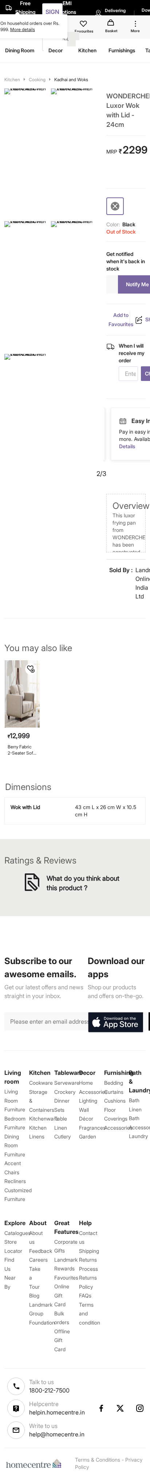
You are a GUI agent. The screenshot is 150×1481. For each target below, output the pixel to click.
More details (22, 29)
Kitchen (12, 79)
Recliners (15, 1181)
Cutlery (62, 1136)
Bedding (113, 1083)
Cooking (37, 79)
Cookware (41, 1083)
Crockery (64, 1092)
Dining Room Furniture (14, 1145)
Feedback (40, 1251)
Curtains (113, 1092)
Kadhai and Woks (71, 79)
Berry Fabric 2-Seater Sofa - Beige (21, 750)
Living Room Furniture (14, 1100)
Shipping (89, 1251)
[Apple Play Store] (115, 1022)
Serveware (66, 1083)
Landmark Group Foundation (42, 1313)
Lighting (88, 1100)
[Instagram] (140, 1408)
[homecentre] (35, 1463)
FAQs (85, 1295)
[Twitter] (120, 1408)
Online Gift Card (61, 1295)
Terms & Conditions (97, 1460)
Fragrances (92, 1128)
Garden (87, 1136)
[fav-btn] (31, 669)
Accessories (118, 1128)
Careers (38, 1260)
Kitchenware (43, 1118)
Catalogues (17, 1233)
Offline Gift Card (62, 1340)
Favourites (66, 1277)
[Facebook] (101, 1408)
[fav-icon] (84, 24)
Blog (34, 1295)
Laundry (138, 1136)
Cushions (115, 1100)
